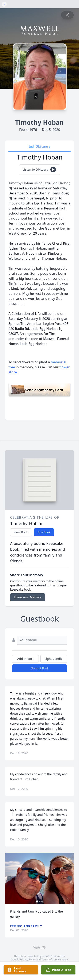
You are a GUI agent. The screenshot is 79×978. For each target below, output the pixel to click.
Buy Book (43, 532)
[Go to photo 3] (42, 901)
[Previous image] (9, 878)
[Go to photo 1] (37, 901)
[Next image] (69, 878)
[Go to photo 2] (39, 901)
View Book (21, 532)
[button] (39, 878)
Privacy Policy (28, 959)
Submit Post (39, 668)
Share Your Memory (28, 597)
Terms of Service (51, 959)
